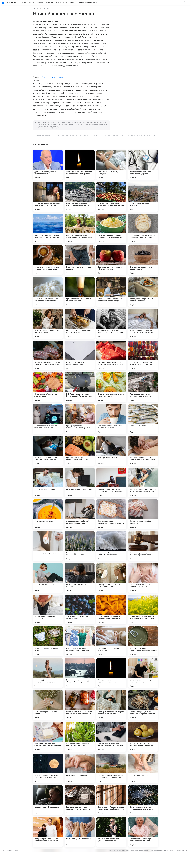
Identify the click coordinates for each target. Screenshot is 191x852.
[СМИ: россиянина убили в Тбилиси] (143, 197)
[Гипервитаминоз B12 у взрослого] (48, 800)
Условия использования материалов (127, 850)
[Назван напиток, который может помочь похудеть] (48, 324)
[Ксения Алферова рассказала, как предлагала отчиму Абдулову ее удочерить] (111, 324)
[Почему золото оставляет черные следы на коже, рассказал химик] (143, 578)
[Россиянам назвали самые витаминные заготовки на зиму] (143, 737)
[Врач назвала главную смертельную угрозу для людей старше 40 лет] (80, 451)
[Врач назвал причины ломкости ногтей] (48, 705)
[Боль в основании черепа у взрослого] (80, 578)
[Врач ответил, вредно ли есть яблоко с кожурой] (111, 260)
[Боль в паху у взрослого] (48, 578)
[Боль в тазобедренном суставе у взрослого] (80, 260)
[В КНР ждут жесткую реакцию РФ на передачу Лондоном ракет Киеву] (80, 387)
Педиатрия (47, 8)
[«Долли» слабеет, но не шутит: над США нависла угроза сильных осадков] (111, 546)
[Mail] (3, 2)
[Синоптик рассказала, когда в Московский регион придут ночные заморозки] (143, 800)
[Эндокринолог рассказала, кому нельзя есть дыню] (111, 387)
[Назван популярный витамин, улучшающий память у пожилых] (80, 228)
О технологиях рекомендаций (159, 850)
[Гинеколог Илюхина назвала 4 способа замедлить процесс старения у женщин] (111, 292)
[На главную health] (10, 2)
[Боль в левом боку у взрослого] (48, 482)
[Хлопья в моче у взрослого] (48, 546)
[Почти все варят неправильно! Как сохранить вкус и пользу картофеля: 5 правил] (111, 228)
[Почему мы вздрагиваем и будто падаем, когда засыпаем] (111, 705)
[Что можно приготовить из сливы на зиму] (80, 609)
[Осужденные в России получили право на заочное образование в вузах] (111, 800)
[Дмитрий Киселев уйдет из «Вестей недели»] (48, 165)
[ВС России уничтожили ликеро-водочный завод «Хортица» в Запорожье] (111, 768)
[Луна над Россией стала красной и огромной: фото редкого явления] (48, 768)
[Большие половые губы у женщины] (111, 165)
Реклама (16, 850)
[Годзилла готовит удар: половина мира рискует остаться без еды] (48, 228)
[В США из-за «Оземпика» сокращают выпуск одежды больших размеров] (80, 641)
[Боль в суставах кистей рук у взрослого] (143, 514)
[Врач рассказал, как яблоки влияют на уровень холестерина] (111, 197)
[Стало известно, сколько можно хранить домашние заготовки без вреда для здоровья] (80, 705)
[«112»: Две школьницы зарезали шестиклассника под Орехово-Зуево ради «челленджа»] (80, 165)
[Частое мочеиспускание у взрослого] (48, 609)
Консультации (37, 8)
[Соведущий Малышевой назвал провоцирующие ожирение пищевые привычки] (143, 228)
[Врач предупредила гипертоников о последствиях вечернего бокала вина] (80, 419)
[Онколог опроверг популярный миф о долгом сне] (143, 673)
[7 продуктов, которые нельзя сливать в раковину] (143, 292)
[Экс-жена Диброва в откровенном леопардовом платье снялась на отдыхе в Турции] (48, 673)
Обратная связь (144, 850)
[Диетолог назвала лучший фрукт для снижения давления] (80, 737)
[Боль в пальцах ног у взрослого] (80, 832)
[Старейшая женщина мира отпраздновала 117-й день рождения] (143, 832)
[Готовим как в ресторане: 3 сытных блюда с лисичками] (111, 609)
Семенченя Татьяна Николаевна (56, 77)
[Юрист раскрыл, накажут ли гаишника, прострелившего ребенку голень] (143, 546)
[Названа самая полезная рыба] (143, 419)
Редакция (112, 850)
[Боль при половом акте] (111, 451)
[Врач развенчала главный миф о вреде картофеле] (80, 324)
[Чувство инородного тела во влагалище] (111, 641)
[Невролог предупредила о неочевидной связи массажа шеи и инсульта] (143, 451)
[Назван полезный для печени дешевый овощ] (48, 387)
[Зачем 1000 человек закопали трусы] (48, 641)
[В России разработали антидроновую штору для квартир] (80, 355)
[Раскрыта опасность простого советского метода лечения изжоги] (80, 800)
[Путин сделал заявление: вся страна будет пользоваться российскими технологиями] (48, 451)
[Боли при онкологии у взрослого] (80, 482)
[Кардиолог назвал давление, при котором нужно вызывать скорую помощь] (143, 482)
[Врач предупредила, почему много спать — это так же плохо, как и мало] (143, 324)
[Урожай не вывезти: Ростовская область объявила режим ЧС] (80, 673)
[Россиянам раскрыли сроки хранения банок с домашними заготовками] (143, 355)
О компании (9, 850)
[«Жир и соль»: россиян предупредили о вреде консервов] (143, 641)
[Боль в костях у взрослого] (80, 768)
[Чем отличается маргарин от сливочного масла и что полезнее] (48, 737)
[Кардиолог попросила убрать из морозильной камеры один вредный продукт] (48, 197)
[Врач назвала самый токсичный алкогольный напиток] (80, 292)
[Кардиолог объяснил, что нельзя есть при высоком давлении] (48, 260)
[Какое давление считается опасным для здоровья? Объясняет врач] (143, 165)
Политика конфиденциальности (178, 850)
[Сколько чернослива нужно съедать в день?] (143, 260)
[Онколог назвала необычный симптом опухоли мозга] (80, 514)
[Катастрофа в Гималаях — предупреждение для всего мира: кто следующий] (80, 197)
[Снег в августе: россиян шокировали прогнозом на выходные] (80, 546)
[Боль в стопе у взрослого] (143, 768)
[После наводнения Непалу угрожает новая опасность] (143, 387)
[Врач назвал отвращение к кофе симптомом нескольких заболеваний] (111, 419)
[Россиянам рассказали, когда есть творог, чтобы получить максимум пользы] (48, 292)
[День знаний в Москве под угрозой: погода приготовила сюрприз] (111, 832)
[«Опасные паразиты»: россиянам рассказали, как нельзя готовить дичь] (48, 355)
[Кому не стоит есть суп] (48, 514)
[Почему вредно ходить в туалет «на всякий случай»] (111, 578)
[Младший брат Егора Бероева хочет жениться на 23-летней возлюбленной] (48, 832)
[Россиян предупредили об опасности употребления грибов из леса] (143, 705)
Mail (3, 850)
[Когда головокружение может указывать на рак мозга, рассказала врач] (48, 419)
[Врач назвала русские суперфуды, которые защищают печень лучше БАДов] (111, 514)
